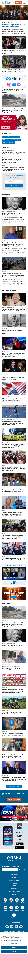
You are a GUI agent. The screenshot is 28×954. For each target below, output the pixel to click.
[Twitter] (21, 926)
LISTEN (14, 894)
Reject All (14, 947)
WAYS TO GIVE (14, 880)
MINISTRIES (14, 875)
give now (18, 2)
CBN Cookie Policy (18, 940)
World (13, 137)
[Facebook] (11, 926)
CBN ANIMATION (14, 891)
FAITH (14, 877)
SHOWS (14, 889)
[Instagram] (16, 926)
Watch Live (11, 142)
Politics (8, 137)
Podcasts (5, 142)
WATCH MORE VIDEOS (14, 786)
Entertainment (6, 140)
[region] (14, 943)
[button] (24, 2)
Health (13, 140)
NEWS (14, 886)
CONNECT (14, 883)
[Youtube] (7, 926)
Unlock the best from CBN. (10, 866)
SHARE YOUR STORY (14, 799)
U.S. (4, 137)
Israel (18, 137)
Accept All (14, 951)
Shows (18, 140)
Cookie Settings (14, 943)
